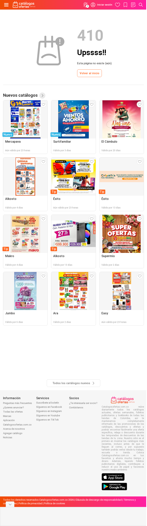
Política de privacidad (30, 503)
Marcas (7, 416)
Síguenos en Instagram (49, 411)
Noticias (7, 437)
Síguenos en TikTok (47, 419)
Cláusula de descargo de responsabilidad (98, 499)
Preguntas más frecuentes (17, 403)
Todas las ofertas (13, 411)
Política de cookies (54, 503)
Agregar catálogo (12, 433)
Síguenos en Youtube (48, 415)
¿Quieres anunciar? (13, 407)
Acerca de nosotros (14, 428)
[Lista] (133, 5)
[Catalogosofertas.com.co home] (24, 4)
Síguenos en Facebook (49, 406)
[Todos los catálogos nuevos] (42, 95)
